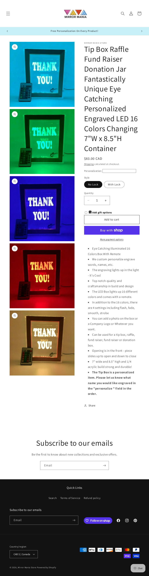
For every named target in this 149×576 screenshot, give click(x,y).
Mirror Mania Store (27, 567)
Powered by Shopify (46, 567)
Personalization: (93, 170)
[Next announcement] (142, 31)
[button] (8, 13)
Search (53, 498)
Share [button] (91, 405)
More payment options (112, 239)
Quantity (89, 193)
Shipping (89, 164)
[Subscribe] (104, 465)
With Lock (114, 184)
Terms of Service (70, 498)
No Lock (93, 184)
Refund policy (92, 498)
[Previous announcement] (7, 31)
